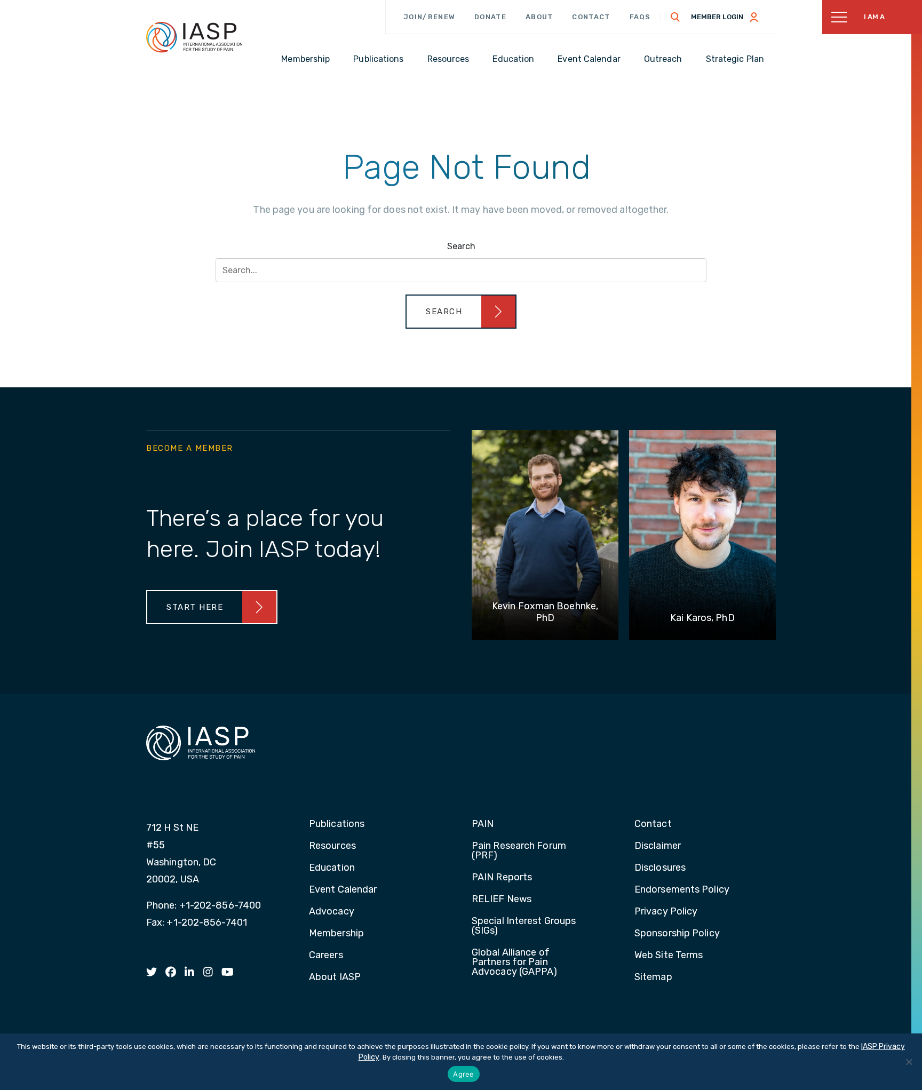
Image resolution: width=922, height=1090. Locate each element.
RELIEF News (501, 899)
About (539, 17)
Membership (336, 933)
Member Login (717, 17)
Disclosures (660, 868)
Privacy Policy (665, 911)
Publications (336, 824)
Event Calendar (343, 890)
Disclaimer (657, 846)
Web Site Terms (668, 955)
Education (332, 868)
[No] (908, 1061)
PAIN (483, 824)
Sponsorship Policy (677, 933)
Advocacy (331, 911)
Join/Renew (429, 17)
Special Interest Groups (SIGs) (524, 926)
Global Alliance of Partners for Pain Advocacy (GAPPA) (515, 962)
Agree (463, 1074)
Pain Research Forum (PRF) (519, 851)
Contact (591, 17)
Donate (490, 17)
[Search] (675, 17)
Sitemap (653, 977)
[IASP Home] (194, 37)
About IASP (335, 977)
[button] (461, 312)
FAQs (640, 17)
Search (461, 246)
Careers (326, 955)
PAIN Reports (502, 877)
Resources (332, 846)
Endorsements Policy (681, 890)
